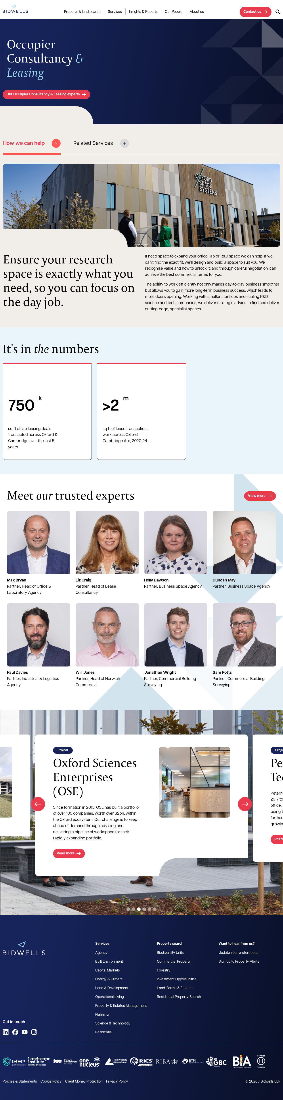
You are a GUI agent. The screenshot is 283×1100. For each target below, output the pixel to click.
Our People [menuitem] (173, 12)
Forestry (163, 970)
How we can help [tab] (24, 143)
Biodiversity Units (170, 953)
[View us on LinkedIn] (6, 1032)
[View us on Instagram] (34, 1032)
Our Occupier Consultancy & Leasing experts (43, 94)
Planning (102, 1015)
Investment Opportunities (177, 979)
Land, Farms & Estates (174, 988)
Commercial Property (174, 962)
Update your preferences (238, 953)
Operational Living (109, 997)
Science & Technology (112, 1023)
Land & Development (111, 988)
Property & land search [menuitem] (82, 12)
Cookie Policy (51, 1081)
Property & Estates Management (121, 1006)
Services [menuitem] (115, 12)
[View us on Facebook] (15, 1032)
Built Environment (109, 962)
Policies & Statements (20, 1081)
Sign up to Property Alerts (239, 962)
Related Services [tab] (93, 143)
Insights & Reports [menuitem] (143, 12)
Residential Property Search (179, 997)
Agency (101, 953)
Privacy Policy (117, 1081)
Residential (103, 1032)
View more (257, 496)
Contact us (252, 12)
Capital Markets (107, 970)
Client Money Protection (84, 1081)
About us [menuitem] (197, 12)
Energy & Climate (109, 979)
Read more (75, 839)
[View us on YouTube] (25, 1032)
